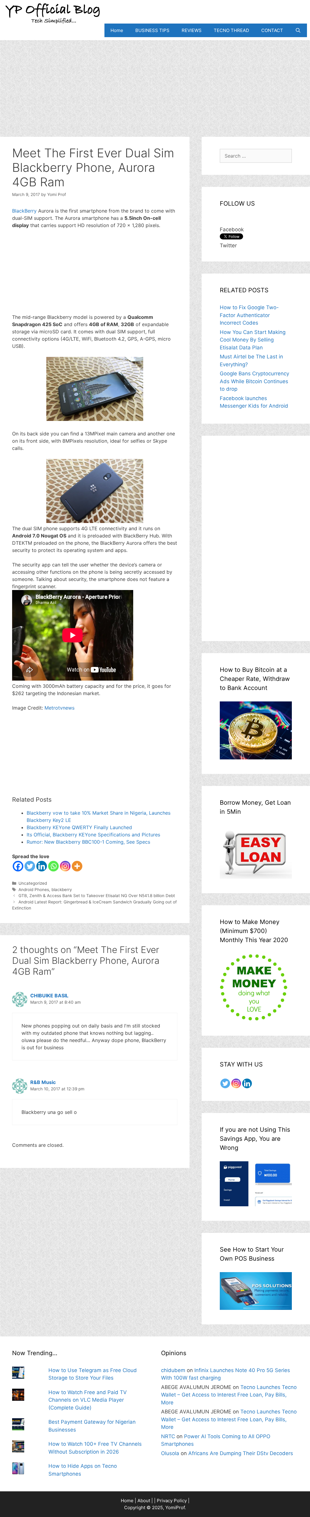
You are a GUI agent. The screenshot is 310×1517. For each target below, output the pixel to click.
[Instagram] (65, 866)
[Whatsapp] (53, 866)
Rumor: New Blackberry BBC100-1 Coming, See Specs (88, 842)
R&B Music (43, 1082)
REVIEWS (192, 30)
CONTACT (272, 30)
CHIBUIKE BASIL (49, 996)
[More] (77, 866)
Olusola (170, 1453)
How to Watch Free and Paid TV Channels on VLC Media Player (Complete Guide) (87, 1400)
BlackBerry (25, 211)
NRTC (168, 1436)
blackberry (61, 889)
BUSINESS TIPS (152, 30)
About (143, 1500)
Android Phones (33, 889)
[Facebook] (18, 866)
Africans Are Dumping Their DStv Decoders (240, 1453)
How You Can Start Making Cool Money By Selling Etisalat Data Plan (252, 340)
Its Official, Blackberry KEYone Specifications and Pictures (93, 835)
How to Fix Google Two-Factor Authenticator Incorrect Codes (249, 315)
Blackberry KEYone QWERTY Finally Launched (79, 827)
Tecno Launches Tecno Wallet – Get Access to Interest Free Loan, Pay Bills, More (229, 1395)
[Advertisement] (155, 82)
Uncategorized (32, 883)
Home (116, 30)
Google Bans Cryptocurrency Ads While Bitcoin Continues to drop (254, 381)
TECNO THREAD (231, 30)
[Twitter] (30, 866)
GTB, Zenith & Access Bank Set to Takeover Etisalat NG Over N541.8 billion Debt (96, 895)
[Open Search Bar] (298, 30)
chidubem (173, 1370)
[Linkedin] (41, 866)
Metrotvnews (59, 708)
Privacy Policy (172, 1500)
